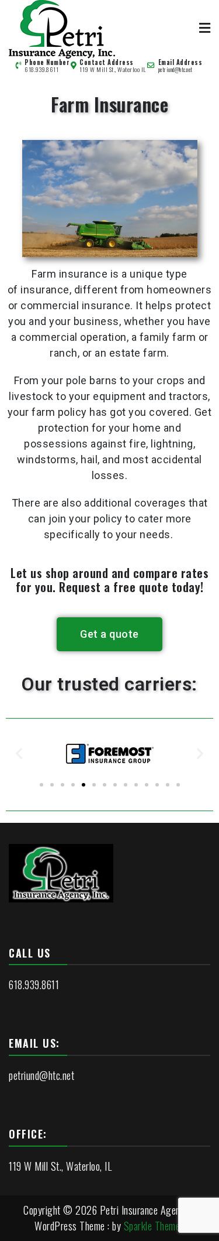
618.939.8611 (41, 69)
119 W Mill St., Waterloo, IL (60, 1166)
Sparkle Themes (154, 1225)
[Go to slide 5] (83, 785)
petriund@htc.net (175, 69)
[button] (19, 753)
